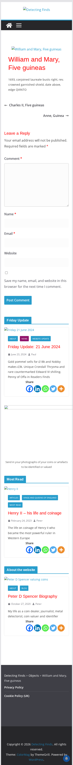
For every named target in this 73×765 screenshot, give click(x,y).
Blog (24, 588)
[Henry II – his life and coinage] (36, 488)
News (24, 338)
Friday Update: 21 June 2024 (34, 347)
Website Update (40, 338)
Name (10, 214)
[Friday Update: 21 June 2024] (36, 329)
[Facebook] (29, 388)
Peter (39, 520)
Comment (13, 158)
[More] (61, 388)
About (13, 338)
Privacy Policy (14, 687)
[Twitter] (53, 388)
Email (9, 233)
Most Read (15, 505)
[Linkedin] (37, 388)
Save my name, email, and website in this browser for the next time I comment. (35, 283)
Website (10, 253)
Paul (33, 354)
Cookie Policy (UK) (16, 696)
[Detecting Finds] (9, 25)
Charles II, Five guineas (26, 105)
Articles (14, 497)
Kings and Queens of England (40, 497)
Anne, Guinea (53, 115)
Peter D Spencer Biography (32, 596)
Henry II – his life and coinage (34, 513)
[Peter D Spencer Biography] (36, 579)
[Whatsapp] (45, 388)
